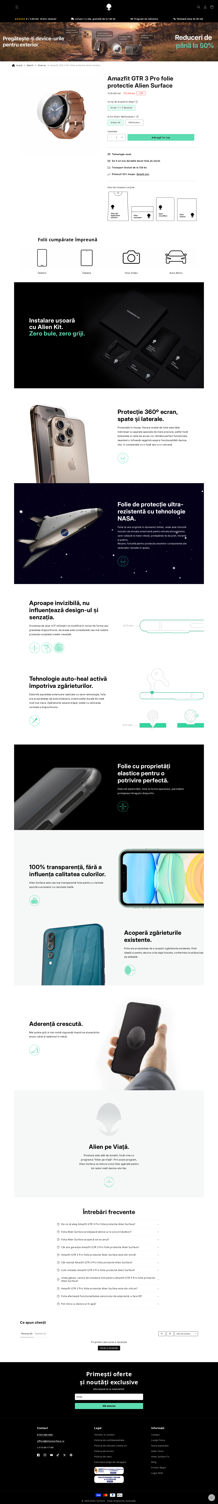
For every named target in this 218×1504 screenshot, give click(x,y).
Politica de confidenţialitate (109, 1440)
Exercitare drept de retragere (110, 1462)
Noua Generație (159, 1445)
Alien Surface (97, 1500)
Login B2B (157, 1472)
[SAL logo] (113, 1471)
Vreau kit (115, 122)
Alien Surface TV (160, 1456)
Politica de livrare (103, 1451)
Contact (155, 1434)
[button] (17, 7)
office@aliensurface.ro (50, 1441)
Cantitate (112, 131)
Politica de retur (103, 1456)
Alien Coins (157, 1451)
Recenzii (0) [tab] (26, 1333)
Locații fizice (158, 1440)
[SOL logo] (113, 1480)
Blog (153, 1462)
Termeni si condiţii (104, 1434)
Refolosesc (134, 122)
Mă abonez (109, 1406)
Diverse (42, 65)
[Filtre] (170, 1333)
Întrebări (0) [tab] (40, 1333)
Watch (30, 65)
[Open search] (161, 1333)
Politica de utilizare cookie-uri (110, 1445)
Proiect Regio (158, 1467)
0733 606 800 (45, 1434)
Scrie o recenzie (109, 1348)
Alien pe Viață (103, 1159)
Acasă (19, 65)
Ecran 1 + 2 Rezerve (121, 107)
